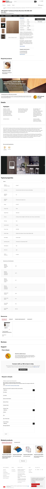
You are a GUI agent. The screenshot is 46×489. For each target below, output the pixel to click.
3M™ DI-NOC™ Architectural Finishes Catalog (12, 385)
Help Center (30, 469)
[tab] (4, 319)
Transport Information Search (21, 471)
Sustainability (5, 475)
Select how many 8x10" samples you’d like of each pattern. (13, 388)
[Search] (35, 1)
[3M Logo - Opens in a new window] (7, 1)
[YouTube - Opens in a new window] (38, 469)
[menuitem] (2, 15)
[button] (40, 486)
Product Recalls (20, 482)
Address (4, 412)
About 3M (4, 469)
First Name (5, 392)
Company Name (6, 405)
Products (4, 5)
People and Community (6, 476)
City (4, 415)
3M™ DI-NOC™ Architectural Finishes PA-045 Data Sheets (7, 332)
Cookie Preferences (8, 486)
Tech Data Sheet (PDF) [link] (24, 51)
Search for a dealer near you (20, 353)
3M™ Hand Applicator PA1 (17, 456)
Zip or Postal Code (6, 418)
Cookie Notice (33, 482)
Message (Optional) (6, 425)
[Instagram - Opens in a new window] (42, 469)
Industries (8, 5)
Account (41, 5)
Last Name (5, 395)
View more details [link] (22, 46)
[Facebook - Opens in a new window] (40, 469)
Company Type (5, 408)
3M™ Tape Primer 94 (26, 456)
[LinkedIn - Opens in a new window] (36, 469)
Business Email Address (7, 398)
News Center (13, 469)
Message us (24, 369)
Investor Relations (5, 472)
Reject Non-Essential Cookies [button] (35, 484)
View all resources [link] (22, 54)
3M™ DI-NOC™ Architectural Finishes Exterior (7, 73)
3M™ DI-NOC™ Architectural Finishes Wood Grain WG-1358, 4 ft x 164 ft (7, 457)
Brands (13, 5)
